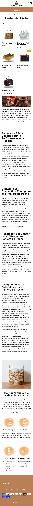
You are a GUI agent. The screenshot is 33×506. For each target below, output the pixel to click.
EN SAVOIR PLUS (16, 412)
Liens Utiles (7, 483)
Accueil (16, 14)
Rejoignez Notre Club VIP (13, 489)
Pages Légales (8, 477)
